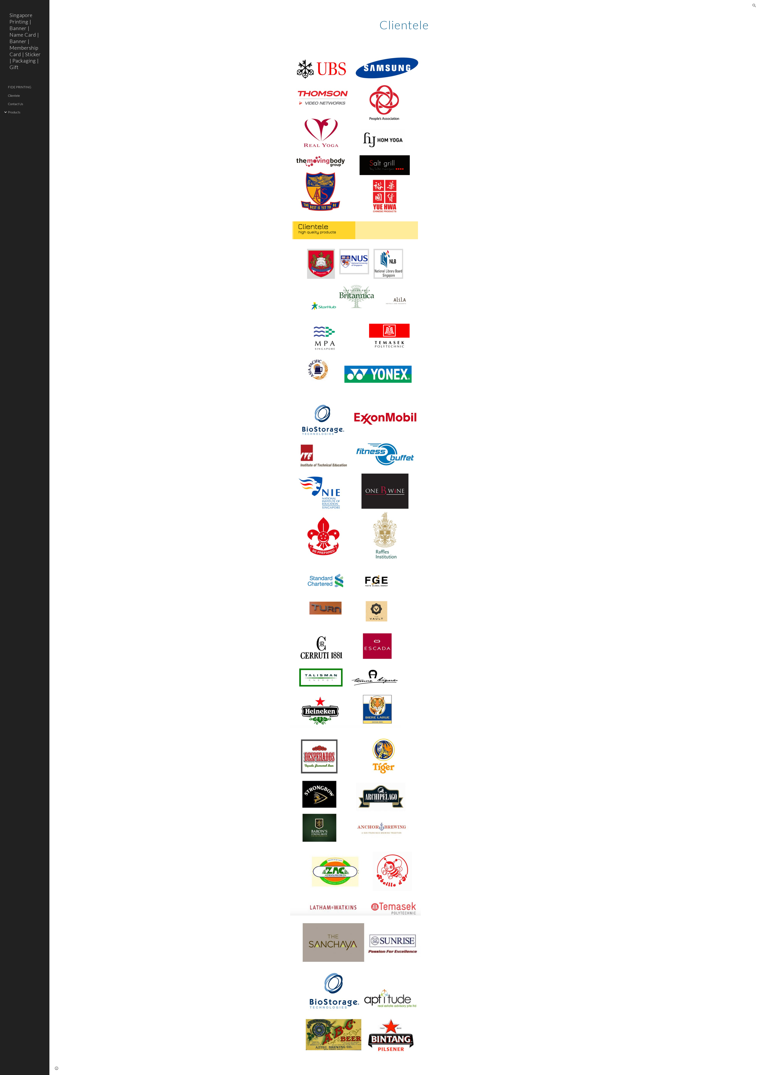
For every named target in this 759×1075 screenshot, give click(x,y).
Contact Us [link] (15, 104)
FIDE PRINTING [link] (19, 87)
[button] (754, 5)
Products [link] (14, 112)
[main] (404, 25)
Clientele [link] (14, 95)
